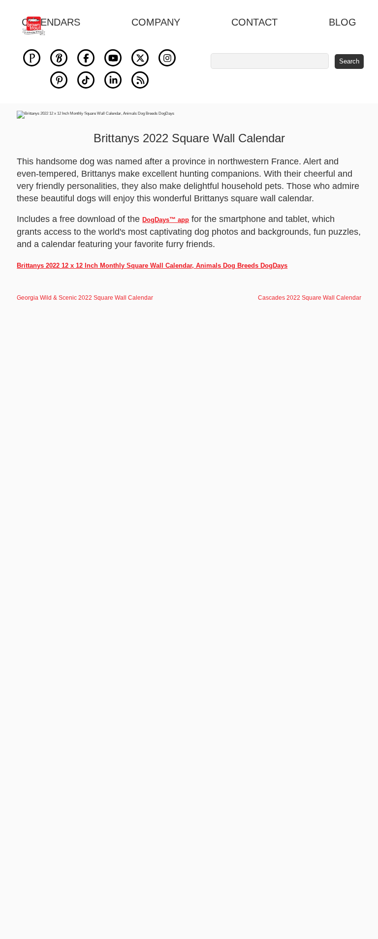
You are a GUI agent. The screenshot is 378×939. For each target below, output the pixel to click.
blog (342, 22)
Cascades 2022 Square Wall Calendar (309, 297)
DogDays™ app (165, 219)
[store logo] (39, 26)
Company (155, 22)
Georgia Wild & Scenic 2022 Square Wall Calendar (85, 297)
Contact (254, 22)
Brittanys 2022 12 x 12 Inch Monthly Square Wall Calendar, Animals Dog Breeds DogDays (152, 265)
